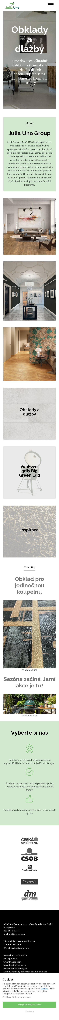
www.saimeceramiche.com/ (25, 314)
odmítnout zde (24, 997)
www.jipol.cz (10, 958)
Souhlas (44, 989)
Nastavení (30, 1011)
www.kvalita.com (12, 961)
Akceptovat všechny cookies (29, 1005)
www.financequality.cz (15, 968)
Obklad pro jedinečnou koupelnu (29, 585)
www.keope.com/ (18, 248)
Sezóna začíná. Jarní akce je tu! (29, 682)
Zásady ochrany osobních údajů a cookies (25, 971)
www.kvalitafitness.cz (14, 965)
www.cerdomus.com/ (20, 375)
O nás (29, 123)
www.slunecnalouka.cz (15, 955)
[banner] (12, 5)
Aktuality (29, 567)
